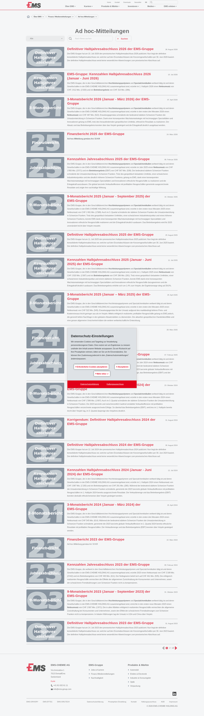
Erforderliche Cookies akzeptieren (92, 367)
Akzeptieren (123, 367)
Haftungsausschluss (115, 384)
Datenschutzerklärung (89, 384)
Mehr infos (102, 374)
